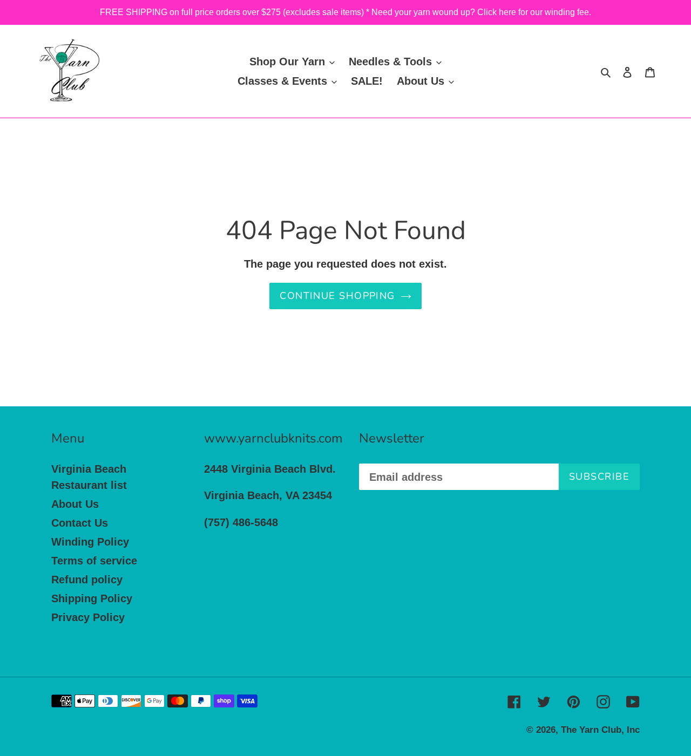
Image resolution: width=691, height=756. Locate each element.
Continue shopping (337, 295)
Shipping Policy (91, 598)
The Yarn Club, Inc (600, 730)
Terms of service (94, 561)
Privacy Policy (88, 617)
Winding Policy (90, 542)
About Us (75, 504)
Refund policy (87, 579)
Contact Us (79, 523)
